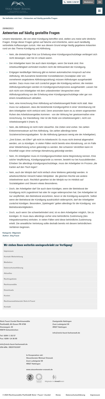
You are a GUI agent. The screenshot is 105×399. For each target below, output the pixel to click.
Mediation (88, 2)
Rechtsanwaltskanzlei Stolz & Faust (19, 301)
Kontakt (7, 307)
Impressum (8, 251)
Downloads (9, 290)
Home (58, 395)
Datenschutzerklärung (13, 268)
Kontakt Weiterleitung (13, 257)
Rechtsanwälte (10, 284)
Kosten (7, 296)
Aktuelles (8, 273)
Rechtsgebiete (10, 279)
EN (99, 2)
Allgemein (16, 233)
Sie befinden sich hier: (12, 18)
